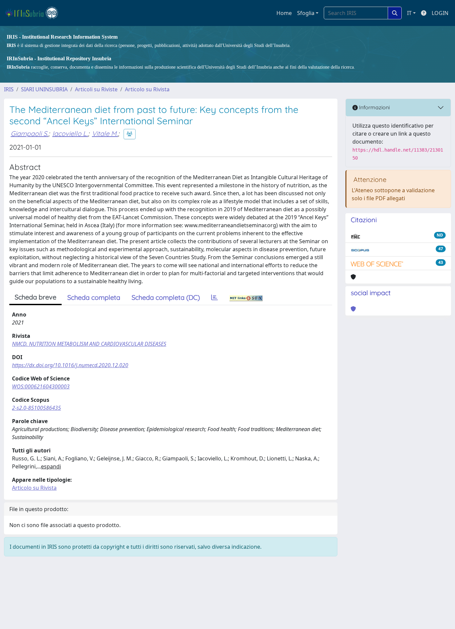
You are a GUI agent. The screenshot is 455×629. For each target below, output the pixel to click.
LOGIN (440, 13)
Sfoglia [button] (305, 13)
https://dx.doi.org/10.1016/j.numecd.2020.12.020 (70, 365)
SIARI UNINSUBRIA (44, 89)
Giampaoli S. (29, 133)
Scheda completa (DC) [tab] (166, 297)
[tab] (215, 298)
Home (284, 13)
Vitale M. (105, 133)
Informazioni (374, 107)
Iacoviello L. (70, 133)
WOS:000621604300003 (41, 386)
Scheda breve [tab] (35, 297)
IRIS (9, 89)
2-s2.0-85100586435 (36, 407)
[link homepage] (34, 13)
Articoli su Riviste (96, 89)
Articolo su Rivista (147, 89)
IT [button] (409, 13)
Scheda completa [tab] (93, 297)
